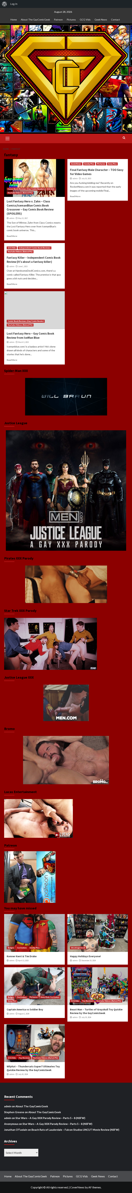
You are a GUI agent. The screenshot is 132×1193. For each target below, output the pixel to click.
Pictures (71, 19)
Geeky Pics (89, 164)
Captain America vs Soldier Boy (25, 1009)
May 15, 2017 (23, 218)
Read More (12, 236)
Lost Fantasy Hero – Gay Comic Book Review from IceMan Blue (30, 336)
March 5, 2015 (23, 342)
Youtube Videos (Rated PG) (20, 193)
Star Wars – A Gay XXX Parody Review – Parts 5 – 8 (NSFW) (50, 1118)
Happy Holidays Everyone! (85, 956)
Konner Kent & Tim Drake (22, 956)
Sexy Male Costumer (50, 997)
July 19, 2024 (86, 1017)
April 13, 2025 (23, 960)
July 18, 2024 (23, 1074)
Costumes (22, 948)
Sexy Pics (112, 164)
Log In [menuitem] (13, 3)
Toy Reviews (88, 1001)
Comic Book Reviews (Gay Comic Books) (26, 189)
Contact (115, 19)
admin (11, 218)
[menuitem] (4, 4)
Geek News (101, 19)
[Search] (124, 138)
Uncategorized (78, 948)
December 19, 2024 (88, 960)
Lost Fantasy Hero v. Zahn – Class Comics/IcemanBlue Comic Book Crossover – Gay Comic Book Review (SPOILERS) (30, 207)
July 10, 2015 (86, 178)
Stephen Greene (14, 1112)
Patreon (58, 19)
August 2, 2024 (23, 1013)
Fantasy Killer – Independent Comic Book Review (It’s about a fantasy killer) (33, 260)
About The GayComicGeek (35, 19)
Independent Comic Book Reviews (34, 248)
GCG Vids (85, 19)
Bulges (11, 948)
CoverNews (77, 1187)
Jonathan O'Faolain (15, 1129)
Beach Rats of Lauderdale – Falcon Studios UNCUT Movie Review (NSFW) (75, 1129)
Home (13, 19)
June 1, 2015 (23, 266)
